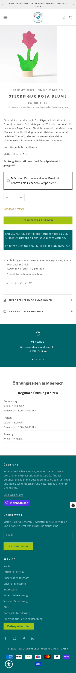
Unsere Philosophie (15, 583)
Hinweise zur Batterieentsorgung (23, 619)
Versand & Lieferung (16, 601)
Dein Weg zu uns (14, 494)
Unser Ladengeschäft (16, 578)
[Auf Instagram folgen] (14, 638)
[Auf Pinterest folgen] (23, 638)
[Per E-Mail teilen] (30, 283)
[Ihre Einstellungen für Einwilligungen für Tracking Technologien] (73, 505)
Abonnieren (18, 546)
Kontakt (8, 566)
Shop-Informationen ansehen (24, 274)
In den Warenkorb (38, 220)
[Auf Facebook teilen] (15, 283)
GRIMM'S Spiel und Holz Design (38, 90)
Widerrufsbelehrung (16, 595)
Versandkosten (27, 107)
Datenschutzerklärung (17, 613)
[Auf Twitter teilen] (20, 283)
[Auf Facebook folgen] (5, 638)
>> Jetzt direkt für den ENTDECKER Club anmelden (38, 246)
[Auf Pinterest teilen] (25, 283)
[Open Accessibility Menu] (9, 664)
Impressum (10, 589)
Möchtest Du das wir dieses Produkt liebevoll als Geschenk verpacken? (35, 180)
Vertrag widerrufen (18, 626)
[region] (38, 342)
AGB (6, 607)
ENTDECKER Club (14, 572)
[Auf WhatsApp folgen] (33, 638)
